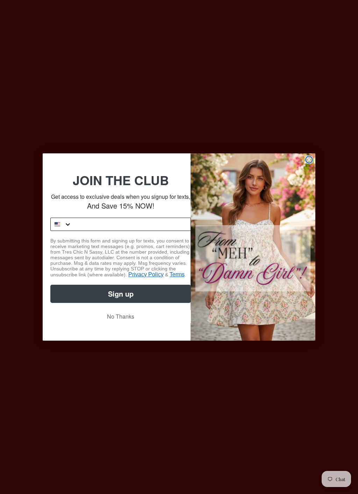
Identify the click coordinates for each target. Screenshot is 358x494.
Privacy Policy (146, 274)
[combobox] (61, 224)
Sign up (121, 294)
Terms (177, 274)
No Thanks (120, 316)
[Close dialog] (309, 159)
